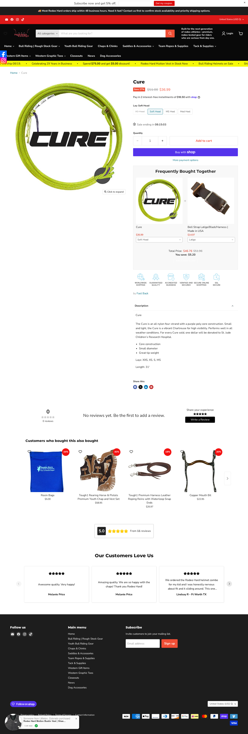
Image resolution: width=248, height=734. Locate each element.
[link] (159, 201)
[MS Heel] (171, 115)
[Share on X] (141, 387)
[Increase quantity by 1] (162, 140)
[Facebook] (3, 54)
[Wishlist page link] (5, 33)
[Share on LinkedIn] (146, 387)
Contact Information (84, 714)
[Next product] (227, 478)
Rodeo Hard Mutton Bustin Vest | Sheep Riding (44, 721)
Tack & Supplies (203, 46)
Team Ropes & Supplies (173, 46)
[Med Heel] (185, 115)
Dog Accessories (110, 56)
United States (230, 19)
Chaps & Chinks (108, 46)
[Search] (170, 33)
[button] (228, 33)
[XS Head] (140, 115)
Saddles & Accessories (137, 46)
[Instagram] (3, 60)
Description (141, 305)
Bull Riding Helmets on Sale (193, 63)
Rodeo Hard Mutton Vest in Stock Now (142, 63)
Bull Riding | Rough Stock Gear (38, 46)
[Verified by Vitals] (36, 725)
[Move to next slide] (229, 584)
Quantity (138, 133)
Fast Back (142, 293)
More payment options (185, 160)
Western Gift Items (16, 56)
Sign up (169, 643)
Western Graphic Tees (49, 56)
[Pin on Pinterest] (151, 387)
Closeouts (76, 56)
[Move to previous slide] (19, 584)
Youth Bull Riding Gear (78, 46)
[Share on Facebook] (135, 387)
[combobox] (159, 239)
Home (8, 46)
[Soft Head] (156, 115)
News (91, 56)
